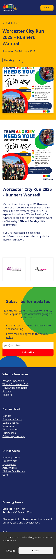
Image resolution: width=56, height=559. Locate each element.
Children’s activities (13, 471)
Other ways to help (13, 436)
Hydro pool (9, 464)
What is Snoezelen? (13, 381)
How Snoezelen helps (15, 387)
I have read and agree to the (27, 335)
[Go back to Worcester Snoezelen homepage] (19, 7)
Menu (46, 7)
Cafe (5, 474)
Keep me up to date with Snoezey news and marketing (28, 327)
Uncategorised (12, 60)
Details (10, 550)
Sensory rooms (11, 457)
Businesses (9, 433)
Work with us (10, 429)
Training (7, 394)
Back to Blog (12, 22)
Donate (6, 415)
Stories (6, 391)
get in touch (18, 519)
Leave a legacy (10, 422)
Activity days (9, 467)
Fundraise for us (12, 419)
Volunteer (8, 426)
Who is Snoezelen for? (15, 384)
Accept (35, 550)
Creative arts (9, 461)
